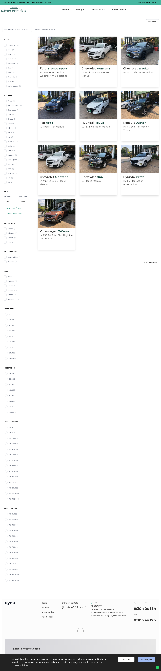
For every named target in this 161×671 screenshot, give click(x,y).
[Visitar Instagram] (76, 612)
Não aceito (126, 659)
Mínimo (8, 196)
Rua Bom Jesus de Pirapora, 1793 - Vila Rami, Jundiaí (27, 2)
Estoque (80, 9)
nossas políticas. (20, 665)
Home (65, 9)
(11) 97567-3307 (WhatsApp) (102, 609)
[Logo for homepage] (16, 9)
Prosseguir (146, 659)
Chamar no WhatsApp (147, 2)
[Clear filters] (29, 29)
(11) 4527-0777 (74, 607)
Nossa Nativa (98, 9)
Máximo (23, 196)
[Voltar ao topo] (80, 631)
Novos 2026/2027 (13, 208)
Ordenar (152, 22)
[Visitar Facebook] (71, 612)
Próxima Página (150, 262)
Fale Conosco (119, 9)
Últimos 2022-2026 (14, 214)
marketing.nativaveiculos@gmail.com (107, 612)
